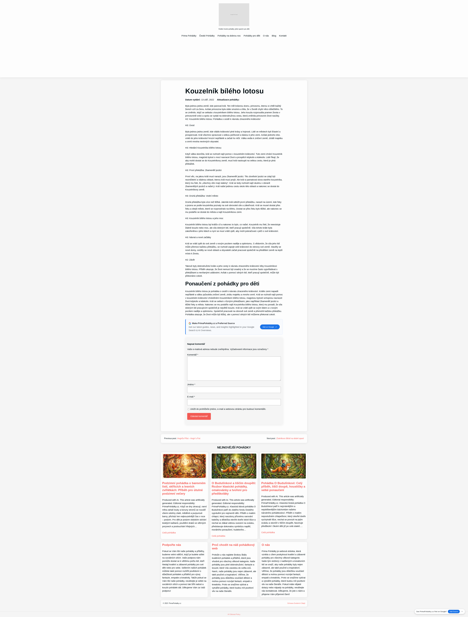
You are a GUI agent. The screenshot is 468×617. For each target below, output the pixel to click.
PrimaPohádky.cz (175, 603)
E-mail (191, 397)
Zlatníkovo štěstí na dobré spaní (290, 438)
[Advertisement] (234, 57)
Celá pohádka (169, 532)
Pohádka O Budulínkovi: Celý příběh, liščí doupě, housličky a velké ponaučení (283, 486)
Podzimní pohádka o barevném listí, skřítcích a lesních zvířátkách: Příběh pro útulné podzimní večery (183, 488)
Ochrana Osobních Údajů (296, 603)
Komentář (192, 355)
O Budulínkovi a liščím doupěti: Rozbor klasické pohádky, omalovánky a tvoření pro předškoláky (234, 488)
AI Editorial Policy (234, 614)
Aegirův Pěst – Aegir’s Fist (188, 438)
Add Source (454, 611)
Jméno (191, 384)
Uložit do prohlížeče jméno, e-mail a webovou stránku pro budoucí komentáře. (228, 409)
